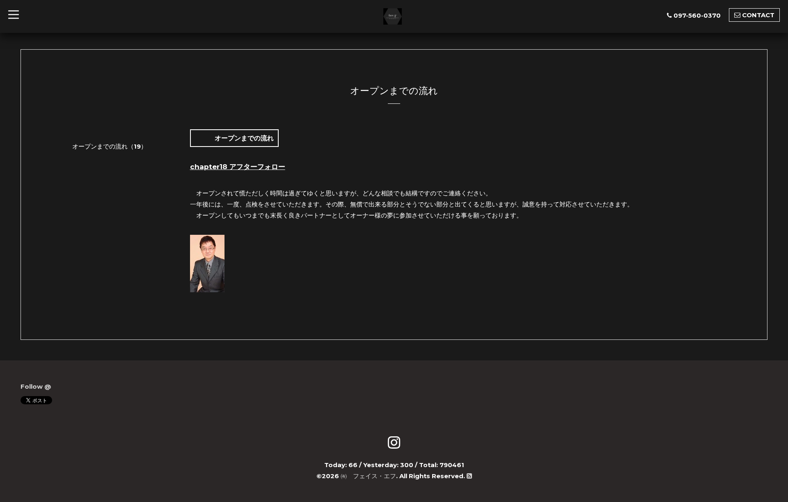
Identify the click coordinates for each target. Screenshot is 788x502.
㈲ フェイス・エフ (368, 476)
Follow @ (36, 386)
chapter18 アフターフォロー (237, 167)
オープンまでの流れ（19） (100, 146)
